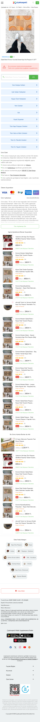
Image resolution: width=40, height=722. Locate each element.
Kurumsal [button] (9, 671)
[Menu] (2, 2)
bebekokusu (6, 57)
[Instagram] (20, 647)
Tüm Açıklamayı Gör (20, 226)
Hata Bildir (21, 591)
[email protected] (18, 602)
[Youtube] (24, 647)
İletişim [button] (8, 675)
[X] (15, 647)
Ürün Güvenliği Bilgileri (33, 198)
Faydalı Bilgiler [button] (10, 666)
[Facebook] (10, 647)
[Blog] (29, 647)
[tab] (20, 666)
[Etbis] (15, 690)
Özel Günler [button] (10, 679)
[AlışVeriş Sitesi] (37, 2)
